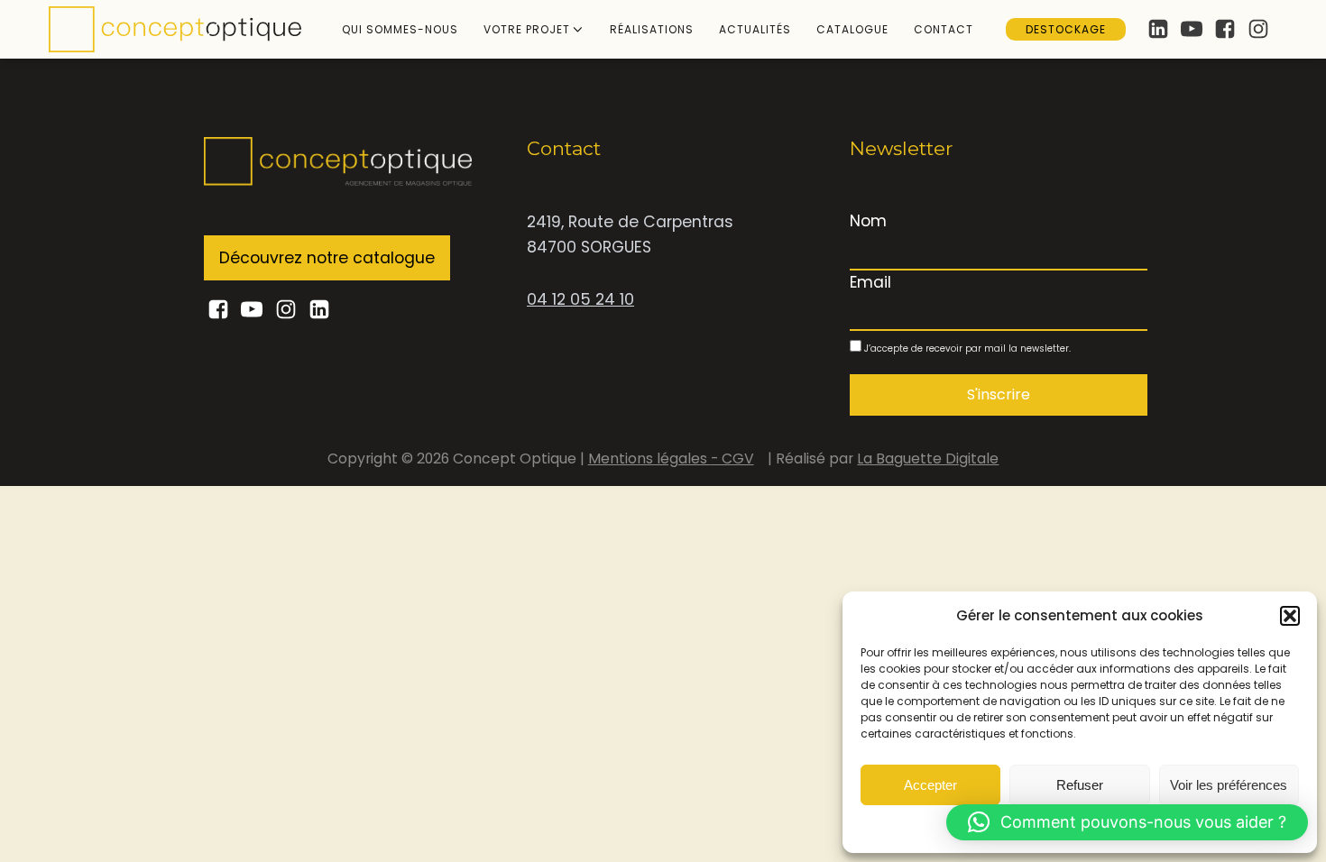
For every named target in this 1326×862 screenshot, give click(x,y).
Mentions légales (649, 458)
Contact (943, 29)
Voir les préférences (1228, 785)
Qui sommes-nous (400, 29)
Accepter (930, 785)
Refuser (1079, 785)
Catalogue (852, 29)
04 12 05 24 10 (580, 299)
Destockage (1066, 29)
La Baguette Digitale (928, 458)
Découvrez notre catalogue (327, 258)
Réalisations (652, 29)
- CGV (732, 458)
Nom (868, 221)
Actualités (755, 29)
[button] (1290, 616)
